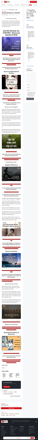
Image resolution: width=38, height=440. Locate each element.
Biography (2, 413)
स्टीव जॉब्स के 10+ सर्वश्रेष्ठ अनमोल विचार (15, 396)
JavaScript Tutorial (31, 430)
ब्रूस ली (12, 23)
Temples (7, 415)
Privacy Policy (3, 433)
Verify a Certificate (13, 434)
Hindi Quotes (6, 9)
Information (3, 415)
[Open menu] (2, 2)
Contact (2, 429)
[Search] (26, 2)
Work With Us (3, 430)
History (7, 413)
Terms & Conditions (4, 432)
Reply (29, 60)
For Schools (21, 430)
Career (11, 415)
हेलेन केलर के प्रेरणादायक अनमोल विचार (8, 393)
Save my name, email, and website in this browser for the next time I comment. (31, 94)
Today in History (11, 413)
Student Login (22, 429)
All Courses (12, 433)
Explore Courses (33, 1)
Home (3, 9)
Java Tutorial (31, 429)
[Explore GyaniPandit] (28, 2)
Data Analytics (12, 431)
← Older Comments (30, 20)
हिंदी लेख (30, 433)
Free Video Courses (32, 432)
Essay (14, 415)
